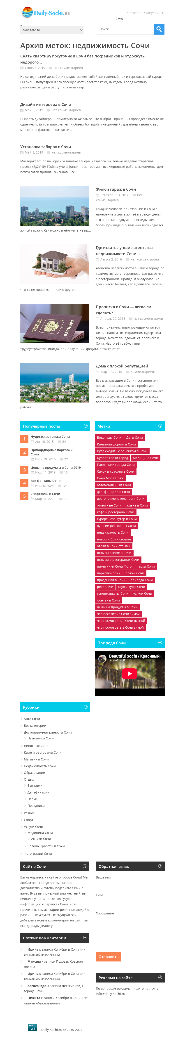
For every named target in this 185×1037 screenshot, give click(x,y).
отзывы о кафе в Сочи (114, 553)
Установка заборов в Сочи (45, 146)
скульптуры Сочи (131, 587)
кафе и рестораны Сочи (115, 512)
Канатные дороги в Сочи (116, 444)
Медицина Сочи (145, 458)
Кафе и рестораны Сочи (43, 752)
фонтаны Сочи (108, 600)
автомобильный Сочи (114, 485)
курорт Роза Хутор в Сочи (117, 519)
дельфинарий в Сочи (113, 492)
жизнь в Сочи (137, 505)
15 (66, 472)
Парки (32, 799)
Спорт (28, 820)
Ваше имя (103, 877)
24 (64, 441)
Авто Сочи (32, 719)
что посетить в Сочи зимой (118, 614)
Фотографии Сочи (38, 853)
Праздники (36, 805)
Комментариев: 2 (144, 371)
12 (64, 485)
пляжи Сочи (134, 573)
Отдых (29, 779)
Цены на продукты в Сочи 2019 (56, 467)
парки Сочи (145, 566)
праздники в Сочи (111, 580)
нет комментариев (68, 68)
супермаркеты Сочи (112, 593)
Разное (29, 813)
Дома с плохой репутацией (122, 366)
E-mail (100, 895)
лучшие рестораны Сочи (116, 525)
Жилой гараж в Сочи (116, 189)
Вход (119, 18)
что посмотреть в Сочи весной (121, 620)
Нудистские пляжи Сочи (50, 436)
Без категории (35, 725)
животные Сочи (109, 505)
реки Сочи (105, 587)
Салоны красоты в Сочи (115, 471)
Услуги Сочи (33, 826)
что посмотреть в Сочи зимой (120, 627)
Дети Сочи (134, 437)
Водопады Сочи (109, 437)
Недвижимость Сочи (40, 766)
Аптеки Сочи (41, 838)
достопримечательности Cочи (120, 498)
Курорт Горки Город (112, 458)
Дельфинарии (38, 792)
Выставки (35, 785)
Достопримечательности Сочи (48, 732)
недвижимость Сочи (113, 532)
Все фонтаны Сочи (45, 480)
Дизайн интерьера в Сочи (45, 104)
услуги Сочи (142, 593)
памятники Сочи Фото (114, 566)
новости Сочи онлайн (114, 539)
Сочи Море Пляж (110, 478)
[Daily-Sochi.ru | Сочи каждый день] (50, 18)
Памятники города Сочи (116, 464)
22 (66, 459)
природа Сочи (141, 580)
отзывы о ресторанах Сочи (118, 559)
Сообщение (105, 913)
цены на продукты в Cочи (117, 607)
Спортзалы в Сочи (45, 494)
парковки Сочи (108, 573)
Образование (34, 772)
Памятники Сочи (41, 738)
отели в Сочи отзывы (113, 546)
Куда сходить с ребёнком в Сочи (122, 451)
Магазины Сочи (36, 759)
